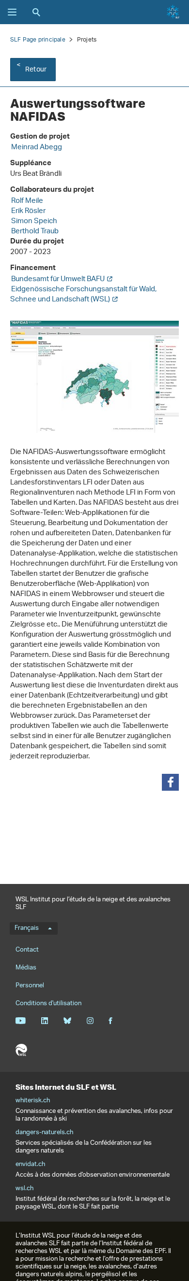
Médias (26, 968)
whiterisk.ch (33, 1101)
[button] (170, 782)
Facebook (110, 1020)
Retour (36, 69)
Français (27, 928)
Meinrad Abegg (36, 147)
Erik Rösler (28, 211)
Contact (27, 950)
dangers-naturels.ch (44, 1133)
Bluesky (67, 1020)
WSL (21, 1050)
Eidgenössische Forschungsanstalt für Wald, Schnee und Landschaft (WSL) (83, 294)
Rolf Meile (27, 201)
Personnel (30, 986)
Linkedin (44, 1020)
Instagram (90, 1020)
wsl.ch (24, 1189)
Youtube (21, 1020)
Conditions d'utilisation (48, 1003)
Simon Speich (34, 221)
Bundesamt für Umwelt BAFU (58, 279)
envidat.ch (30, 1164)
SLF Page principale (37, 39)
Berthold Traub (35, 231)
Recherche (36, 12)
